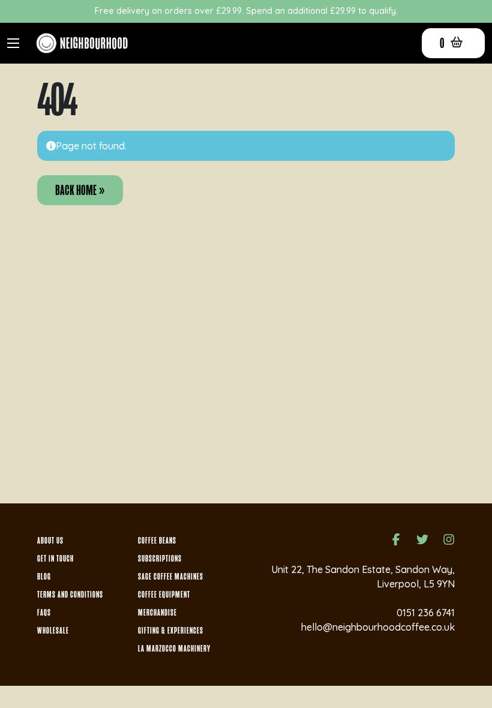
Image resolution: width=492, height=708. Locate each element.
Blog (44, 576)
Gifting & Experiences (170, 630)
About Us (50, 540)
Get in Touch (55, 558)
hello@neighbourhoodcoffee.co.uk (378, 627)
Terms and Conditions (70, 594)
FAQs (44, 612)
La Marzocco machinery (174, 648)
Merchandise (157, 612)
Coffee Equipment (164, 594)
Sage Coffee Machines (170, 576)
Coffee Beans (157, 540)
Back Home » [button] (80, 190)
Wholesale (53, 630)
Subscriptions (160, 558)
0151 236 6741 (426, 613)
